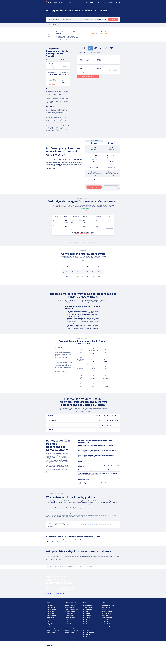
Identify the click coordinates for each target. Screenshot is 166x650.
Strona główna (49, 566)
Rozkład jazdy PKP (51, 607)
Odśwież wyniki (82, 210)
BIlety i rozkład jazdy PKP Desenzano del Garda (58, 541)
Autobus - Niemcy (69, 622)
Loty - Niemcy (86, 622)
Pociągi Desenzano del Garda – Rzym (74, 556)
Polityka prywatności (85, 646)
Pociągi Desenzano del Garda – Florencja (111, 556)
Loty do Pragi (86, 617)
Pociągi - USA (49, 626)
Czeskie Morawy (106, 609)
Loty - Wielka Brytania (88, 632)
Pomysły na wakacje (107, 611)
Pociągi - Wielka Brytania (52, 630)
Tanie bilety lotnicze (88, 607)
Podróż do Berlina (106, 624)
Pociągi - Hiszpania (51, 619)
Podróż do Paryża (106, 622)
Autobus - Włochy (69, 628)
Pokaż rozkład (52, 84)
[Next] (117, 48)
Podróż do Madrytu (107, 617)
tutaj (94, 242)
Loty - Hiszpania (87, 619)
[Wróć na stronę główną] (50, 2)
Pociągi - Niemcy (50, 622)
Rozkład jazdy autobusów (71, 609)
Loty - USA (85, 628)
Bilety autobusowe (69, 607)
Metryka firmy (62, 646)
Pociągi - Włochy (50, 628)
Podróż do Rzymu (106, 619)
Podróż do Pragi (106, 626)
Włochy (57, 566)
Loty (65, 2)
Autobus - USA (68, 626)
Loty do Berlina (87, 615)
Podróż (103, 602)
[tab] (83, 52)
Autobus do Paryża (70, 615)
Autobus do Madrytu (70, 611)
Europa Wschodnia (106, 613)
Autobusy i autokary (70, 602)
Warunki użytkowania (73, 646)
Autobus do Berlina (70, 617)
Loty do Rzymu (87, 611)
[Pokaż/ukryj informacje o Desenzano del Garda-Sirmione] (117, 524)
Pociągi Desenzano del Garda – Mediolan (93, 556)
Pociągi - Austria (50, 632)
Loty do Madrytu (87, 609)
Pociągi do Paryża (51, 613)
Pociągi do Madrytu (51, 609)
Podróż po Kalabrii (106, 615)
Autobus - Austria (69, 632)
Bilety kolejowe (50, 605)
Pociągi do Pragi (50, 617)
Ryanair (85, 636)
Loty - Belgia (86, 626)
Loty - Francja (86, 624)
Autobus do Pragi (69, 619)
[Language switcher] (92, 2)
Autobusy (61, 2)
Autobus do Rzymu (70, 613)
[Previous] (63, 267)
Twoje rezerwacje (101, 2)
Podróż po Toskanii (106, 607)
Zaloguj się (117, 2)
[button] (80, 19)
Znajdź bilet (52, 67)
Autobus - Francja (69, 624)
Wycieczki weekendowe (108, 605)
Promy (69, 2)
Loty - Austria (86, 634)
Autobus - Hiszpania (70, 605)
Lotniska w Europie (88, 605)
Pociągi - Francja (50, 624)
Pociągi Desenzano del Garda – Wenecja (56, 559)
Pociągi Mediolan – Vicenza (52, 556)
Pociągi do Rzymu (51, 611)
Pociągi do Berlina (51, 615)
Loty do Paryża (87, 613)
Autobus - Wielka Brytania (71, 630)
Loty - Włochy (86, 630)
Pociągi (56, 2)
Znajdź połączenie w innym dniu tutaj (83, 233)
